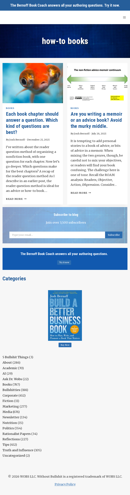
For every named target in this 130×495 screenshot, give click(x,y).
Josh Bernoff (17, 139)
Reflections (11, 439)
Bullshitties (11, 390)
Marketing (11, 406)
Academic (10, 368)
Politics (8, 428)
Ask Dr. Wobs (12, 379)
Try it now (111, 5)
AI (4, 373)
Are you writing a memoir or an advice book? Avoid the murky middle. (96, 120)
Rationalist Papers (17, 434)
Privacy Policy (65, 484)
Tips (6, 445)
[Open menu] (124, 17)
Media (7, 412)
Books (10, 108)
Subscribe (114, 234)
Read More (16, 198)
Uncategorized (14, 456)
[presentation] (33, 83)
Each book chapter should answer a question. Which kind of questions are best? (32, 123)
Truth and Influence (18, 450)
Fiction (8, 401)
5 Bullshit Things (15, 357)
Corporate (10, 395)
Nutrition (10, 423)
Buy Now (65, 345)
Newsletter (11, 417)
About (7, 362)
